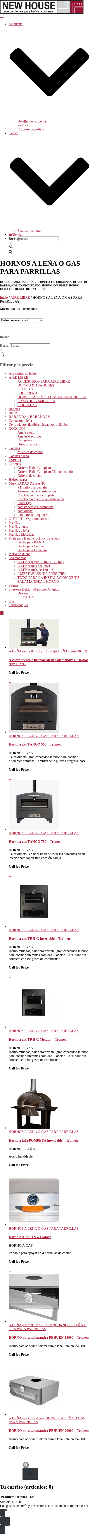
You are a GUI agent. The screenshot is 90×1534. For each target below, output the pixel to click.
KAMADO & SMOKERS (36, 401)
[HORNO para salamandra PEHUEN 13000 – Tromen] (34, 1321)
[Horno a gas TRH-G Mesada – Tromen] (34, 1027)
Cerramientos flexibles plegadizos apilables (38, 424)
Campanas (24, 440)
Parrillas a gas (18, 526)
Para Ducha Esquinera (32, 515)
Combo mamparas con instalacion (40, 499)
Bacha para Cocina (30, 546)
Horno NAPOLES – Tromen (30, 1237)
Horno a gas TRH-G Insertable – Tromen (39, 938)
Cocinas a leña (19, 456)
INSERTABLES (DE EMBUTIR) (41, 573)
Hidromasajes (18, 479)
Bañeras (14, 409)
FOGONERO (27, 393)
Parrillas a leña (19, 530)
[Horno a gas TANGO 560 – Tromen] (34, 732)
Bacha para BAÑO (30, 542)
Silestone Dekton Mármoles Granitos (34, 589)
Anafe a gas (25, 432)
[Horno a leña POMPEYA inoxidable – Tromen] (34, 1128)
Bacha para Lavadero (32, 550)
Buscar (13, 238)
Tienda (17, 234)
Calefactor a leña (20, 420)
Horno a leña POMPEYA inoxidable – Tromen (43, 1140)
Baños (13, 413)
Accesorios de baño (22, 373)
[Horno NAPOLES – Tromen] (34, 1224)
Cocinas (14, 448)
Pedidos (22, 125)
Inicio (4, 297)
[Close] (30, 1474)
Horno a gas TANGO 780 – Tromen (35, 841)
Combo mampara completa (36, 495)
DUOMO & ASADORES (35, 385)
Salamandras (17, 558)
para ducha (25, 511)
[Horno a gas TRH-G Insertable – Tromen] (34, 926)
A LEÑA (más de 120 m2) (35, 570)
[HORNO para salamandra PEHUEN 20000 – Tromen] (34, 1414)
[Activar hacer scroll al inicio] (25, 1465)
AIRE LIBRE (20, 297)
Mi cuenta (15, 1467)
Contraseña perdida (30, 129)
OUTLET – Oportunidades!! (29, 519)
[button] (49, 117)
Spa (11, 601)
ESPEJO (15, 460)
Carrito (13, 1471)
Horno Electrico (28, 444)
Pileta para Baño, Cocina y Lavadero (34, 538)
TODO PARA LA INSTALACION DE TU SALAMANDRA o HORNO (48, 579)
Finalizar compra (29, 230)
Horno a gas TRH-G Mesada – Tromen (38, 1039)
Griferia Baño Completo (34, 468)
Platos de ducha (19, 554)
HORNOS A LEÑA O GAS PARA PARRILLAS (52, 397)
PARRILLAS (27, 405)
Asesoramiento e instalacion (36, 491)
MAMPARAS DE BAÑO (27, 483)
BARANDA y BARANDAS (29, 417)
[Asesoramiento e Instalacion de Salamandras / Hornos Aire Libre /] (34, 647)
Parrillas (14, 522)
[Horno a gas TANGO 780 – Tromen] (34, 829)
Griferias (15, 464)
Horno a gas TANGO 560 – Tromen (35, 744)
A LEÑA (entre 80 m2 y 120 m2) (40, 562)
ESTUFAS (25, 389)
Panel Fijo (24, 503)
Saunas (14, 585)
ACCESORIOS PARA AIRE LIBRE (43, 381)
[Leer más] (10, 681)
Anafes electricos (29, 436)
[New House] (42, 12)
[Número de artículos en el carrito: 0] (1, 613)
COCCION (17, 428)
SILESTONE (26, 597)
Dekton (22, 593)
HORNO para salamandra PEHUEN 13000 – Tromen (49, 1337)
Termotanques (18, 605)
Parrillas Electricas (21, 534)
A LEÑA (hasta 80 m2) (33, 566)
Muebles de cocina (30, 452)
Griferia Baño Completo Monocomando (45, 471)
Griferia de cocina (29, 475)
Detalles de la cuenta (31, 121)
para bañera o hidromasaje (35, 507)
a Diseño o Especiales (32, 487)
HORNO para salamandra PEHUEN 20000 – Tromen (49, 1430)
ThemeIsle (83, 1464)
